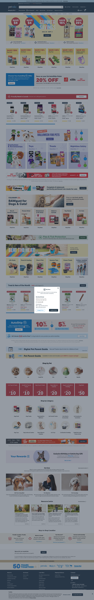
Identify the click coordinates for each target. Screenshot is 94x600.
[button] (58, 288)
